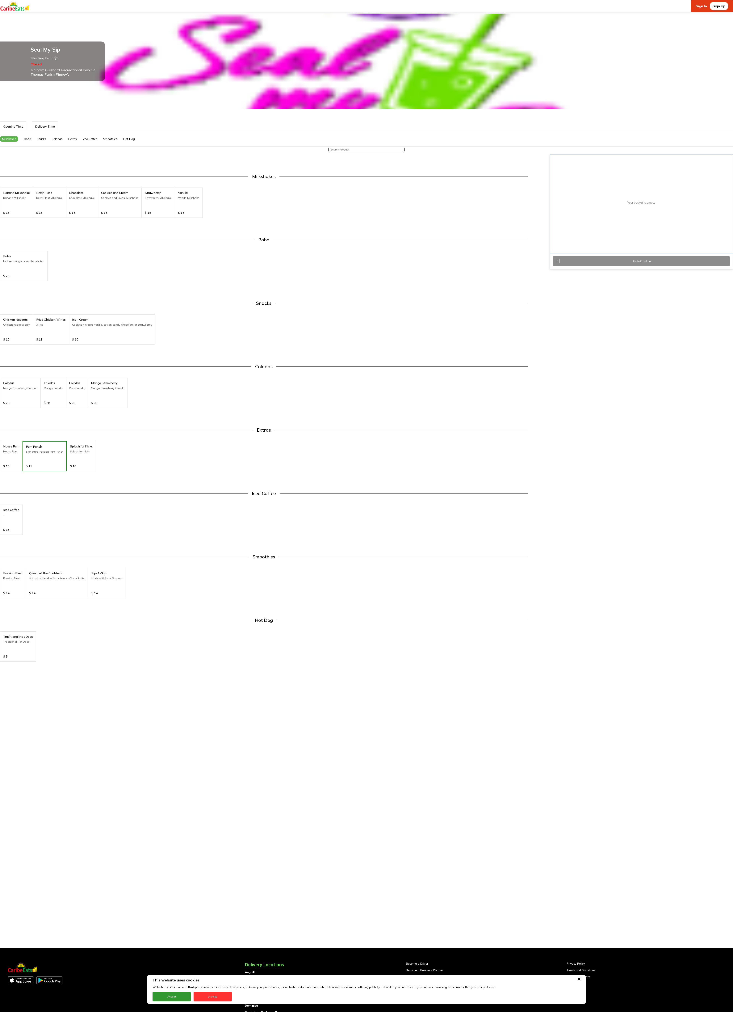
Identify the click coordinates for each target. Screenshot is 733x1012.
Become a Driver (417, 963)
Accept (171, 996)
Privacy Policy (576, 963)
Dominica (251, 1005)
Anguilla (251, 972)
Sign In (701, 6)
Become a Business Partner (424, 970)
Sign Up (719, 6)
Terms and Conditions (581, 970)
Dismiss (212, 996)
